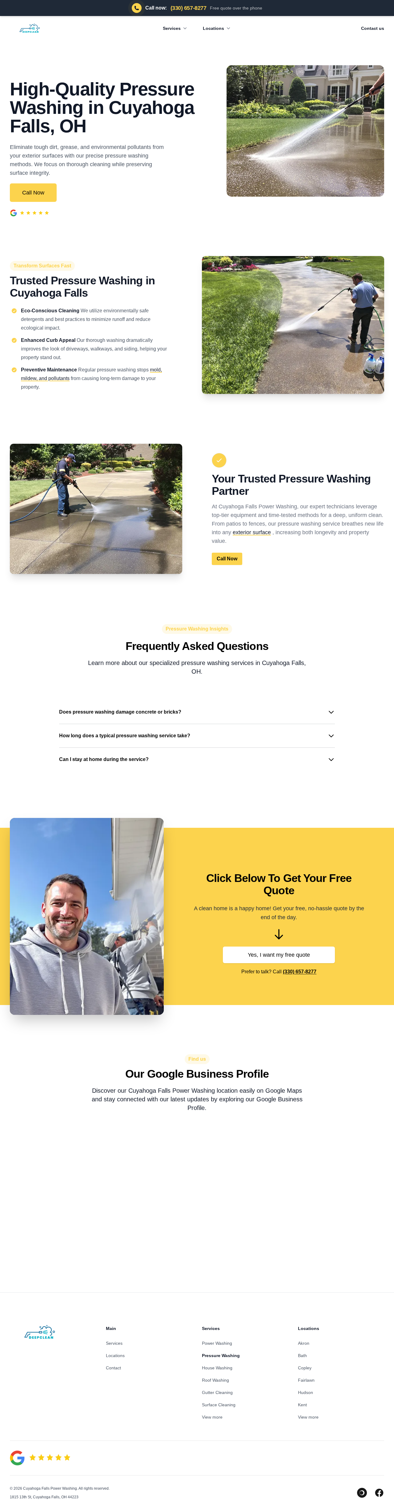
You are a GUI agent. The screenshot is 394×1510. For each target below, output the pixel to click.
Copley (305, 1367)
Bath (302, 1355)
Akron (303, 1343)
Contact (113, 1367)
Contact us (372, 28)
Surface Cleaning (218, 1404)
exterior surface (252, 532)
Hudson (305, 1392)
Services (172, 28)
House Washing (217, 1367)
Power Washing (217, 1343)
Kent (302, 1404)
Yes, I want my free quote (279, 955)
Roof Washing (215, 1380)
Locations (213, 28)
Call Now (33, 193)
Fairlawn (306, 1380)
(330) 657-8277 (299, 971)
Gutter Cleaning (217, 1392)
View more (212, 1417)
